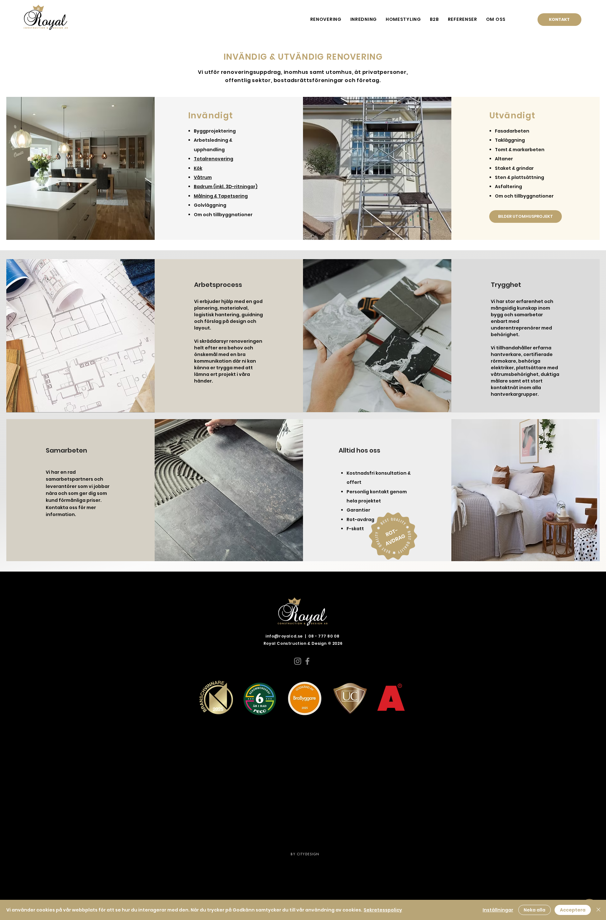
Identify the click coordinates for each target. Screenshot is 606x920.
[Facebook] (307, 661)
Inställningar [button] (498, 910)
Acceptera (572, 910)
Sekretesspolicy (383, 910)
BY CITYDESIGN (305, 854)
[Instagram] (297, 661)
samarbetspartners (69, 479)
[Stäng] (598, 910)
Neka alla (534, 910)
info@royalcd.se (284, 636)
